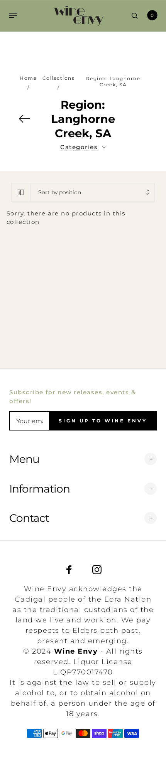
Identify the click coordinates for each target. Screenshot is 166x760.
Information (39, 488)
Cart (152, 15)
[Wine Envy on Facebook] (69, 569)
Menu (24, 459)
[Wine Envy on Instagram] (97, 569)
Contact (29, 518)
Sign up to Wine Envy (103, 421)
